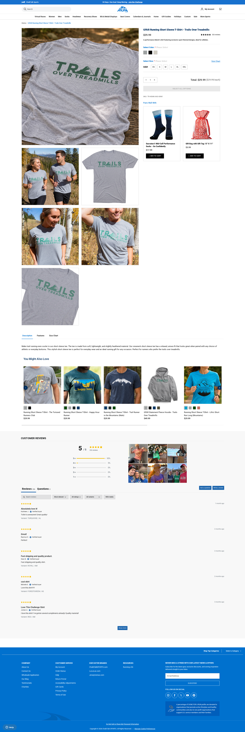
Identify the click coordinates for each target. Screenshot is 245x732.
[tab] (43, 489)
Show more (122, 628)
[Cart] (220, 9)
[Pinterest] (194, 695)
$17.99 (149, 150)
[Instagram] (168, 695)
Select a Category (232, 651)
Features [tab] (40, 335)
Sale (195, 17)
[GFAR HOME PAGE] (122, 9)
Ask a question (205, 488)
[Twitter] (181, 695)
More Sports (205, 17)
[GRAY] (145, 52)
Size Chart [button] (215, 61)
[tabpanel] (122, 564)
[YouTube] (187, 695)
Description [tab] (27, 335)
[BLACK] (150, 52)
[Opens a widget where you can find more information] (10, 727)
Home (24, 23)
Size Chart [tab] (53, 335)
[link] (25, 407)
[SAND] (155, 52)
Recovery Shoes (90, 17)
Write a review (218, 488)
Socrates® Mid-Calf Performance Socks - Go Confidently (160, 145)
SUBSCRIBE (192, 683)
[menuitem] (207, 9)
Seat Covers (125, 17)
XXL (184, 67)
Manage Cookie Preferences (145, 729)
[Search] (25, 9)
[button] (40, 16)
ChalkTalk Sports (32, 2)
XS (153, 67)
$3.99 (188, 147)
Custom (187, 17)
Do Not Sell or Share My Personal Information (122, 724)
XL (177, 67)
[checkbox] (109, 497)
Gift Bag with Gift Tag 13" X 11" (199, 144)
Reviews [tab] (28, 488)
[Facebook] (174, 695)
